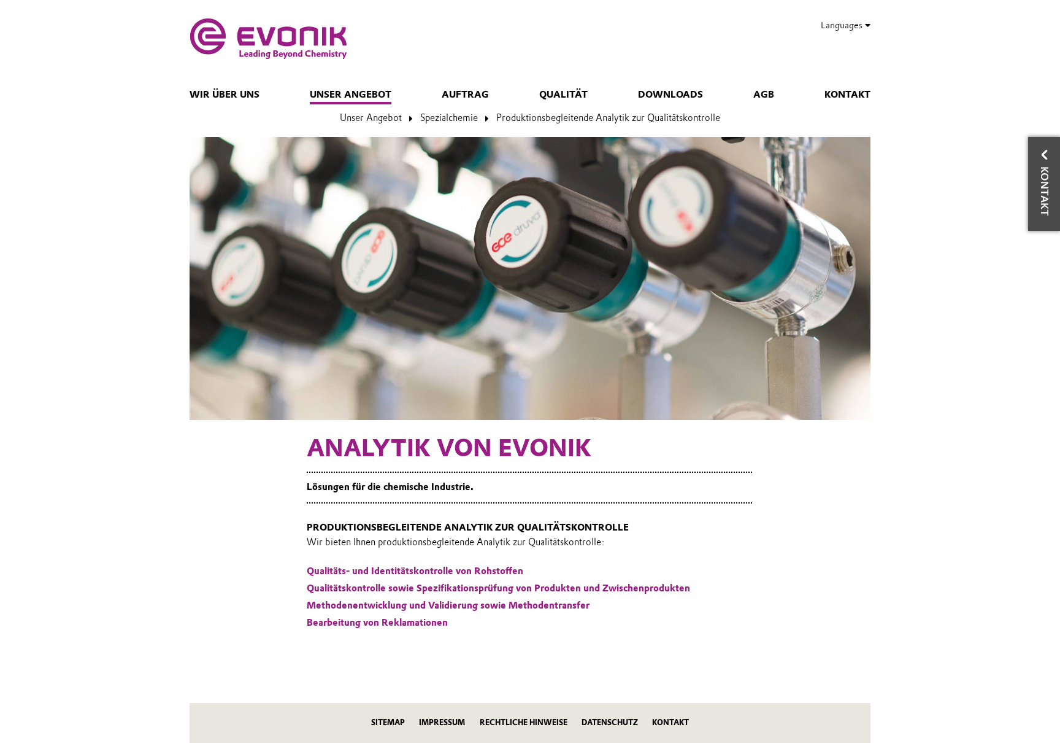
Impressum (442, 722)
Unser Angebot (350, 94)
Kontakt (847, 94)
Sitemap (388, 722)
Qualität (563, 94)
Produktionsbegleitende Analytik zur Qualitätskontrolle (608, 117)
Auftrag (465, 94)
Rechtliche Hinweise (523, 722)
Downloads (670, 94)
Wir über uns (224, 94)
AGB (763, 94)
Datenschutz (610, 722)
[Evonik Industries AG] (268, 38)
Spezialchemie (449, 117)
